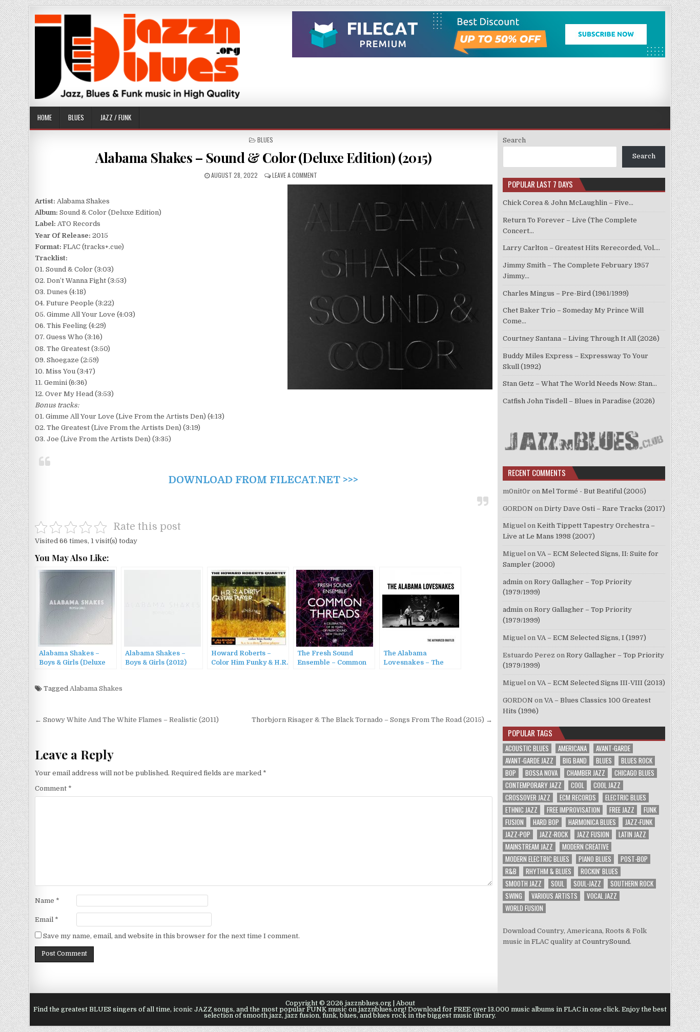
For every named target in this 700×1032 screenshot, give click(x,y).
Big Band (575, 761)
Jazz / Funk (115, 117)
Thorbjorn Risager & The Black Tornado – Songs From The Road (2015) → (372, 720)
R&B (511, 871)
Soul (557, 884)
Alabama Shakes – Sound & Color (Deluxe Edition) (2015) (263, 158)
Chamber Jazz (586, 773)
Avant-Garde (613, 748)
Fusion (514, 822)
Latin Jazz (632, 834)
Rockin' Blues (599, 871)
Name (47, 900)
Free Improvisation (573, 810)
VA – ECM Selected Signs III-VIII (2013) (601, 683)
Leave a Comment (294, 175)
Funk (650, 810)
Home (44, 117)
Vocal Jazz (602, 896)
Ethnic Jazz (521, 810)
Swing (513, 896)
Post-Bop (634, 859)
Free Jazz (621, 810)
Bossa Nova (541, 773)
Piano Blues (595, 859)
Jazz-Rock (554, 834)
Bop (510, 773)
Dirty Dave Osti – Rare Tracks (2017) (604, 508)
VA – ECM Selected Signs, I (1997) (591, 638)
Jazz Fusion (593, 834)
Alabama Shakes (96, 688)
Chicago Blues (634, 773)
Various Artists (554, 896)
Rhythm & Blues (548, 871)
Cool (577, 785)
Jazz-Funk (638, 822)
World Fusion (524, 908)
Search (514, 140)
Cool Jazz (607, 785)
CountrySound (606, 941)
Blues (76, 117)
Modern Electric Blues (537, 859)
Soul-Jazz (587, 884)
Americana (572, 748)
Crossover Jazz (527, 797)
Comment (53, 788)
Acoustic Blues (527, 748)
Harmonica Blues (592, 822)
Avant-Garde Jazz (529, 761)
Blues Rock (636, 761)
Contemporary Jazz (533, 785)
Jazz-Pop (517, 834)
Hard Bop (546, 822)
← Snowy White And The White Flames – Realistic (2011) (127, 720)
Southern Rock (631, 884)
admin (513, 582)
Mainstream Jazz (529, 847)
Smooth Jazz (523, 884)
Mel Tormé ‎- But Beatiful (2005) (594, 491)
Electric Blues (625, 797)
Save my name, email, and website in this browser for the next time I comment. (171, 936)
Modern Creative (585, 847)
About (405, 1003)
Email (46, 919)
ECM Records (578, 797)
